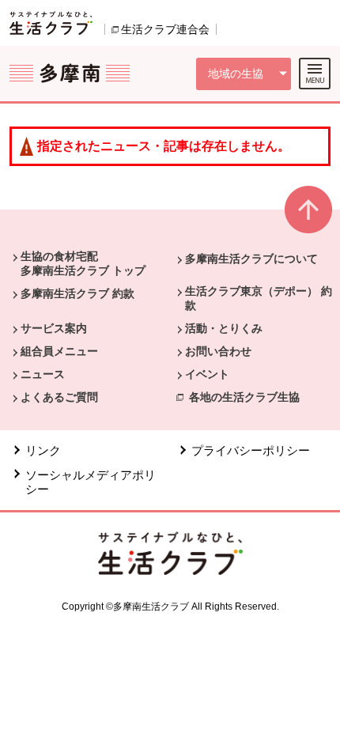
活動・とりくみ (224, 328)
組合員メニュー (59, 351)
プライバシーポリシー (250, 450)
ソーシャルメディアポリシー (90, 482)
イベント (207, 374)
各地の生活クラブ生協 (244, 397)
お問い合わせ (218, 351)
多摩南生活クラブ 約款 (77, 293)
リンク (43, 450)
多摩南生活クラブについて (251, 258)
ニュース (43, 374)
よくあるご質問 (59, 397)
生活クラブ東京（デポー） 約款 (258, 298)
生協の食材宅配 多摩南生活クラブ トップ (83, 263)
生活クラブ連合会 (165, 29)
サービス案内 (54, 328)
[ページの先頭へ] (308, 216)
